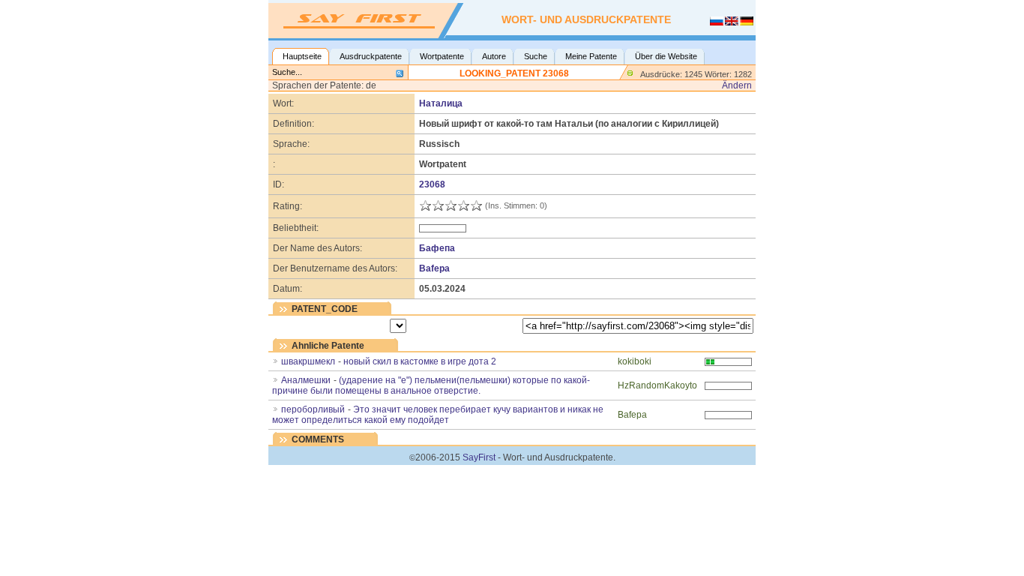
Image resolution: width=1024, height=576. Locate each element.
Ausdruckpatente (371, 56)
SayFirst (479, 457)
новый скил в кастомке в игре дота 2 (419, 361)
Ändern (737, 85)
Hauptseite (302, 56)
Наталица (441, 103)
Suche (535, 56)
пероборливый (313, 409)
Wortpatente (442, 56)
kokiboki (634, 361)
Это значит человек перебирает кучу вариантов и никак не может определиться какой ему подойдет (437, 414)
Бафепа (437, 248)
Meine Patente (591, 56)
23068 (432, 184)
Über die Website (666, 56)
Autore (494, 56)
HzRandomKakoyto (657, 385)
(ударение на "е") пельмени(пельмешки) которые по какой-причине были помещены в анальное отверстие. (431, 385)
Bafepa (434, 268)
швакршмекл (308, 361)
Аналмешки (306, 380)
